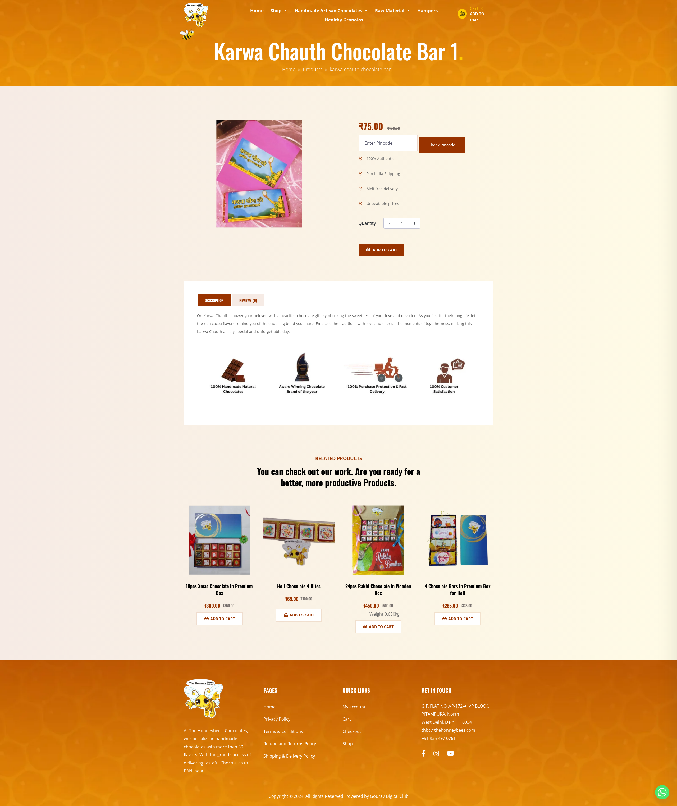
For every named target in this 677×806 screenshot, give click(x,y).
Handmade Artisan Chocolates (328, 10)
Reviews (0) (248, 300)
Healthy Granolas (344, 20)
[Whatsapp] (662, 792)
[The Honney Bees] (196, 15)
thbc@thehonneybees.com (448, 730)
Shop (276, 10)
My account (353, 707)
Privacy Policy (276, 719)
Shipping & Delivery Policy (289, 756)
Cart (346, 719)
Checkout (351, 731)
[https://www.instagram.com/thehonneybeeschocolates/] (436, 753)
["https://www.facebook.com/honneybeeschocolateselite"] (424, 753)
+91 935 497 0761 (439, 738)
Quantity (367, 223)
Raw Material (389, 10)
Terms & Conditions (283, 731)
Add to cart (385, 249)
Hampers (427, 10)
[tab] (214, 300)
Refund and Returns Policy (289, 744)
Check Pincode (441, 145)
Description (214, 300)
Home (257, 10)
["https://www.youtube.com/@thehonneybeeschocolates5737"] (450, 753)
